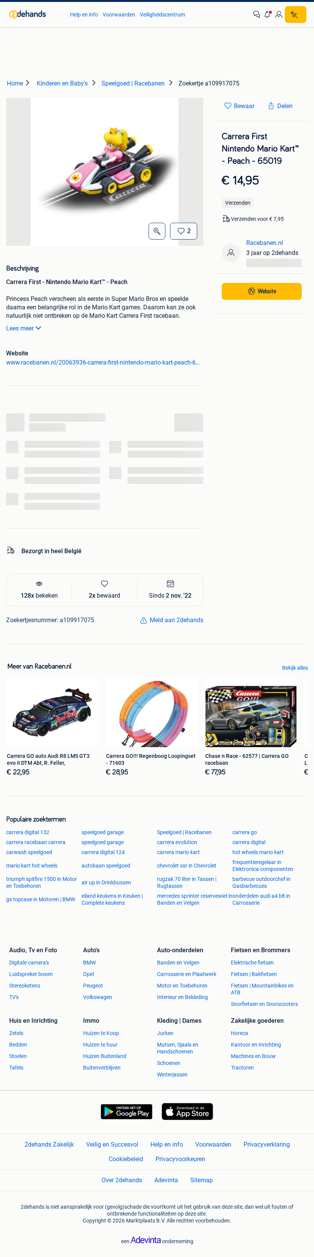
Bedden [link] (18, 1045)
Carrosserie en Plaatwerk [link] (186, 974)
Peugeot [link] (93, 986)
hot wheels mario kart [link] (258, 852)
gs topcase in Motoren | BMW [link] (40, 899)
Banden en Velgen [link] (178, 963)
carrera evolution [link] (177, 842)
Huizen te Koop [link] (101, 1033)
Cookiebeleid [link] (126, 1159)
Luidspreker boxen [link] (31, 974)
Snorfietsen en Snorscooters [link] (264, 1004)
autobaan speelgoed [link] (106, 866)
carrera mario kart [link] (178, 852)
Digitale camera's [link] (29, 963)
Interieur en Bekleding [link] (182, 997)
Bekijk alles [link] (295, 668)
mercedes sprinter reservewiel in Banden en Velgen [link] (194, 899)
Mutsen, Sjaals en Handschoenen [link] (177, 1048)
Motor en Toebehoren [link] (182, 986)
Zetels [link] (16, 1033)
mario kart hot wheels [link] (31, 866)
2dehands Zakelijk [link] (49, 1144)
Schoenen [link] (168, 1063)
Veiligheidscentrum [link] (162, 15)
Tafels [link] (16, 1068)
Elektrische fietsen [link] (252, 963)
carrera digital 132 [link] (27, 832)
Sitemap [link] (201, 1180)
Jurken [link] (165, 1033)
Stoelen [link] (18, 1056)
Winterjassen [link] (172, 1074)
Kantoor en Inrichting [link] (256, 1045)
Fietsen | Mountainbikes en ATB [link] (262, 989)
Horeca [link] (239, 1033)
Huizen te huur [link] (100, 1045)
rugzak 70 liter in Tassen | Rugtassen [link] (186, 882)
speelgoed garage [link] (103, 832)
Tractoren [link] (242, 1068)
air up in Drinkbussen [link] (106, 882)
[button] (268, 14)
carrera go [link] (244, 832)
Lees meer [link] (20, 328)
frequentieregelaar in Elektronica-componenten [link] (262, 865)
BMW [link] (89, 963)
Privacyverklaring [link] (267, 1144)
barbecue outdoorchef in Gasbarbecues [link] (261, 882)
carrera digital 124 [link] (103, 852)
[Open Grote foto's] (157, 231)
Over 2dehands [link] (121, 1180)
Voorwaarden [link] (119, 15)
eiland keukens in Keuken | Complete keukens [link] (112, 899)
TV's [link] (14, 997)
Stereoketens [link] (24, 986)
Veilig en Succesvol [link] (112, 1144)
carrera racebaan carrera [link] (35, 842)
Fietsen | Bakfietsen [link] (254, 974)
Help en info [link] (84, 15)
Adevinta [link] (166, 1180)
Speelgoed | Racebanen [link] (184, 832)
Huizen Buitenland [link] (104, 1056)
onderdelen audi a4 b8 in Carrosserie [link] (261, 899)
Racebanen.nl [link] (264, 242)
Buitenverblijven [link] (102, 1068)
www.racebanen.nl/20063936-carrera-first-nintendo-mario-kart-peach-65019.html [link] (104, 362)
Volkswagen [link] (97, 997)
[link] (36, 14)
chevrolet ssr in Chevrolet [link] (186, 866)
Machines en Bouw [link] (253, 1056)
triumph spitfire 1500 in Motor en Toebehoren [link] (41, 882)
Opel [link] (88, 974)
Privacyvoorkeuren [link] (180, 1159)
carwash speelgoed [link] (29, 852)
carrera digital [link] (248, 842)
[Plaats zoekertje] (295, 14)
